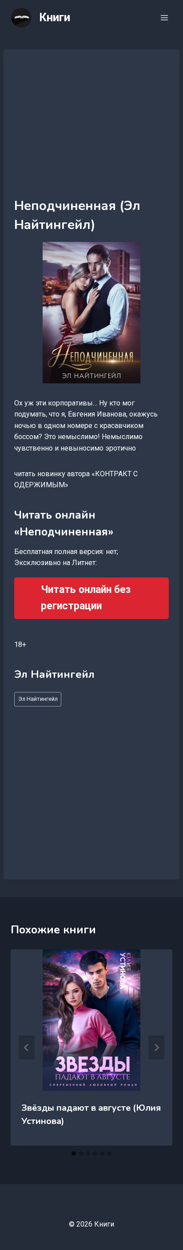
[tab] (74, 1153)
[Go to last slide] (27, 1047)
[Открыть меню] (164, 17)
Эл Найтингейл (38, 699)
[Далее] (156, 1047)
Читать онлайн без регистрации (86, 598)
